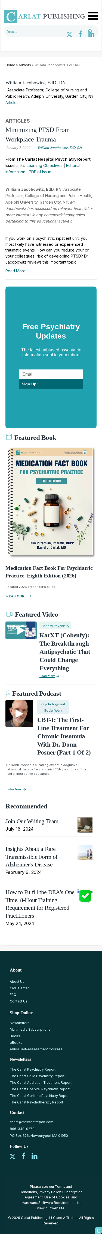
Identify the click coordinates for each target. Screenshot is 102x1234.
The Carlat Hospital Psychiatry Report (40, 1089)
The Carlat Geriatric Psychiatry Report (40, 1096)
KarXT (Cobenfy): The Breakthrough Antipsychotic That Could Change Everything (64, 652)
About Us (17, 981)
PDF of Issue (40, 171)
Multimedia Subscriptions (30, 1029)
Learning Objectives (45, 165)
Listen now (13, 789)
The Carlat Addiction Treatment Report (41, 1082)
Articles (11, 102)
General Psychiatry (55, 626)
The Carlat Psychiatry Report (32, 1069)
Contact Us (18, 1001)
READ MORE (16, 596)
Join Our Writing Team (31, 821)
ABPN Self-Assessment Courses (36, 1049)
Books (15, 1036)
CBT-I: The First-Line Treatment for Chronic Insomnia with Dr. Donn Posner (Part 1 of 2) (64, 736)
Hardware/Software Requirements (49, 1203)
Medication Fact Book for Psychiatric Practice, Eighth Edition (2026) (49, 572)
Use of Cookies (57, 1197)
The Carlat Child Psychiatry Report (37, 1076)
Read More (15, 270)
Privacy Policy (50, 1192)
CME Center (19, 988)
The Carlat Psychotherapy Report (36, 1102)
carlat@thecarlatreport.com (31, 1122)
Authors (25, 65)
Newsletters (19, 1023)
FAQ (13, 995)
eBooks (16, 1043)
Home (10, 65)
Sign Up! (30, 384)
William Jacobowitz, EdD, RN (35, 82)
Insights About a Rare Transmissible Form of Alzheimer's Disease (31, 856)
